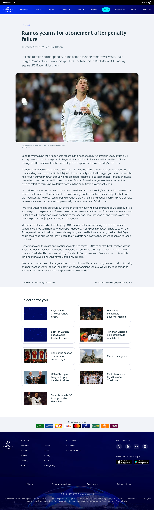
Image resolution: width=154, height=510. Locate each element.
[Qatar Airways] (114, 426)
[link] (24, 9)
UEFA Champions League (8, 9)
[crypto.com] (86, 426)
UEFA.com (70, 445)
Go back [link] (27, 25)
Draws (24, 455)
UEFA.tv (24, 450)
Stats (23, 465)
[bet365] (95, 426)
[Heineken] (40, 426)
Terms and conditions (61, 484)
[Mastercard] (77, 426)
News (46, 450)
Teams (47, 445)
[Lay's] (58, 426)
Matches (25, 445)
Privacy (29, 484)
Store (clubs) (49, 465)
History (47, 455)
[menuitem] (24, 9)
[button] (65, 9)
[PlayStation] (49, 426)
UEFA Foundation (73, 450)
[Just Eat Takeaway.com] (105, 426)
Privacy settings (124, 484)
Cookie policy (93, 484)
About (46, 460)
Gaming (24, 460)
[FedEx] (68, 426)
